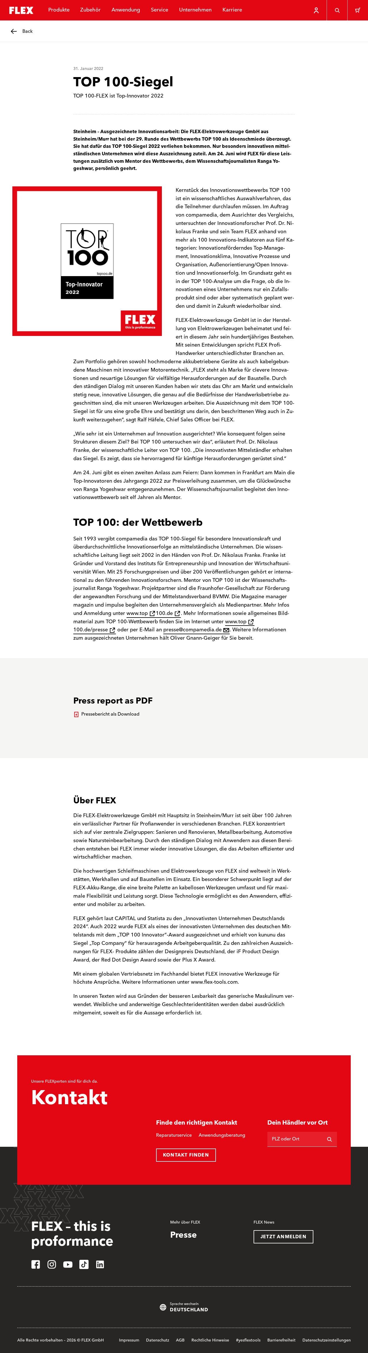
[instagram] (52, 1264)
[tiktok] (84, 1264)
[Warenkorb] (357, 10)
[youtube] (68, 1264)
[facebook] (36, 1264)
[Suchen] (329, 1139)
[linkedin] (100, 1264)
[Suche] (337, 10)
